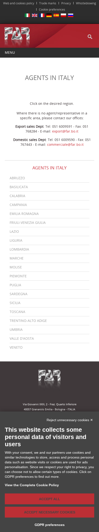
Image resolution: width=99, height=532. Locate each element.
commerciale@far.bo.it (65, 144)
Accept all (49, 499)
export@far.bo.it (65, 131)
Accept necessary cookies (49, 512)
